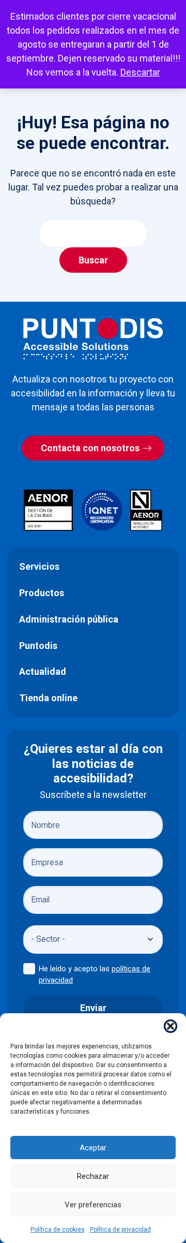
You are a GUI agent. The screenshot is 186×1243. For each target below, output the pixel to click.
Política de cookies (57, 1229)
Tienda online (48, 697)
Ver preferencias (93, 1204)
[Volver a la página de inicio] (93, 339)
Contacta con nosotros (90, 447)
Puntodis (38, 645)
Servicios (39, 566)
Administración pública (68, 619)
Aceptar (93, 1147)
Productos (41, 592)
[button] (170, 1026)
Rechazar (93, 1176)
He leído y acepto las (94, 974)
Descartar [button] (140, 72)
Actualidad (42, 671)
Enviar (93, 1007)
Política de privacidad (120, 1229)
